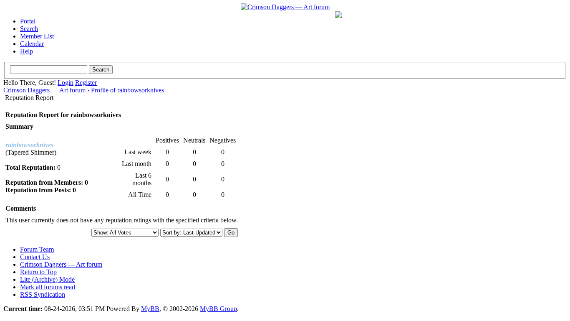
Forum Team (37, 249)
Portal (27, 21)
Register (86, 82)
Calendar (32, 43)
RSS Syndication (42, 294)
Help (26, 51)
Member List (37, 36)
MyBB (150, 308)
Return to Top (38, 271)
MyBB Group (218, 308)
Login (65, 82)
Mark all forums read (47, 286)
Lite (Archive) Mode (47, 279)
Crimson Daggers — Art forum (44, 90)
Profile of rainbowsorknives (127, 90)
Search (29, 28)
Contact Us (35, 256)
